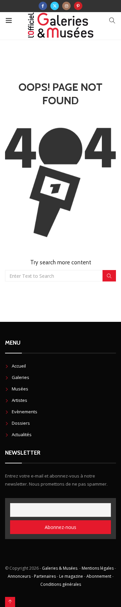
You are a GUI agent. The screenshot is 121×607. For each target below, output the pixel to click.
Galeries (20, 377)
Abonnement (98, 576)
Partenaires (45, 576)
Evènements (24, 412)
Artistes (19, 400)
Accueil (19, 366)
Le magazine (71, 576)
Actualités (22, 434)
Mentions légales (98, 568)
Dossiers (21, 423)
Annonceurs (19, 576)
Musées (20, 389)
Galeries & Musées (59, 568)
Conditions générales (60, 584)
